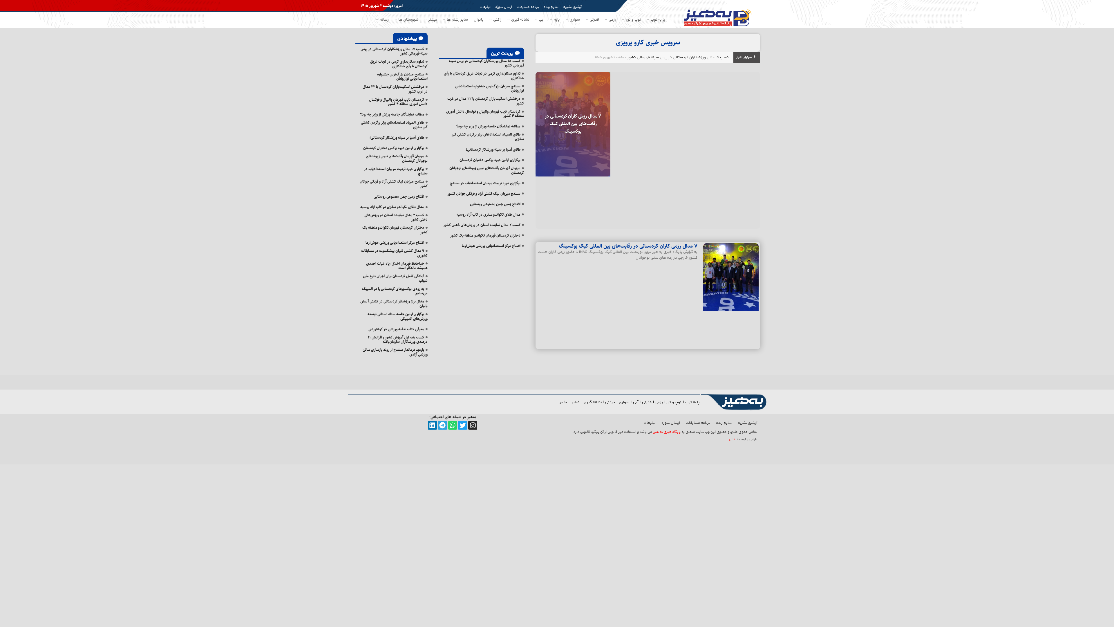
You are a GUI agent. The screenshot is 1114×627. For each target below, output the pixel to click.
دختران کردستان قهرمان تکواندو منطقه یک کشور (485, 235)
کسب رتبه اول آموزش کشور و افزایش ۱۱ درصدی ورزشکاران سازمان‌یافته (398, 339)
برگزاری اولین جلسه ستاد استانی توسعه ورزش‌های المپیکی (398, 316)
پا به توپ (692, 402)
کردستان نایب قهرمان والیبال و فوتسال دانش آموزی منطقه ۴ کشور (485, 114)
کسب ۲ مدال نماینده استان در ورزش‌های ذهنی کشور (481, 225)
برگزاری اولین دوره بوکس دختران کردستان (490, 160)
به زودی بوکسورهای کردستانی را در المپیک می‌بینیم (395, 291)
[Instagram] (472, 425)
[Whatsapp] (452, 425)
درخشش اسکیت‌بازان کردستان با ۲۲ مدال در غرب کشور (485, 101)
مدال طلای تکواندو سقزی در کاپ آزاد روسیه (488, 214)
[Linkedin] (432, 425)
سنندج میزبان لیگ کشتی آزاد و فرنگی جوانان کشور (484, 194)
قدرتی (647, 402)
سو (626, 402)
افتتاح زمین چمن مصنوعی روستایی (495, 204)
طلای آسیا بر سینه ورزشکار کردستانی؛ (493, 149)
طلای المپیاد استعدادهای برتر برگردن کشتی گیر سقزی (488, 136)
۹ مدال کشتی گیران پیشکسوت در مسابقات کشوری (394, 253)
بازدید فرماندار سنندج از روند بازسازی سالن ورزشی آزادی (395, 352)
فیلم (576, 402)
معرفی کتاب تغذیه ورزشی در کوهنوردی (396, 329)
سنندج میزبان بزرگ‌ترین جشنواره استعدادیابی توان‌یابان (489, 88)
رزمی (659, 402)
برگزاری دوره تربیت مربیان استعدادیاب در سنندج (485, 183)
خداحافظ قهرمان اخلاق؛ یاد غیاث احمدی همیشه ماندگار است (397, 266)
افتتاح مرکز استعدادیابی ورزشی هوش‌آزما (491, 246)
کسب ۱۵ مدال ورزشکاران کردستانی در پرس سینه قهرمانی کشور (678, 57)
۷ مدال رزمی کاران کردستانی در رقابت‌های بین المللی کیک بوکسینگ (573, 123)
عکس (563, 402)
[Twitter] (462, 425)
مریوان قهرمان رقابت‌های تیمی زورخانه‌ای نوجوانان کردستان (486, 170)
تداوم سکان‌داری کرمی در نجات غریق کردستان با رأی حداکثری (484, 76)
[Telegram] (442, 425)
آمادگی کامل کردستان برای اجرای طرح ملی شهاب (395, 278)
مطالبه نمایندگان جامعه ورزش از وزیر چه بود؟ (488, 126)
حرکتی (610, 402)
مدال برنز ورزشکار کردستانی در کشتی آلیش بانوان (394, 303)
